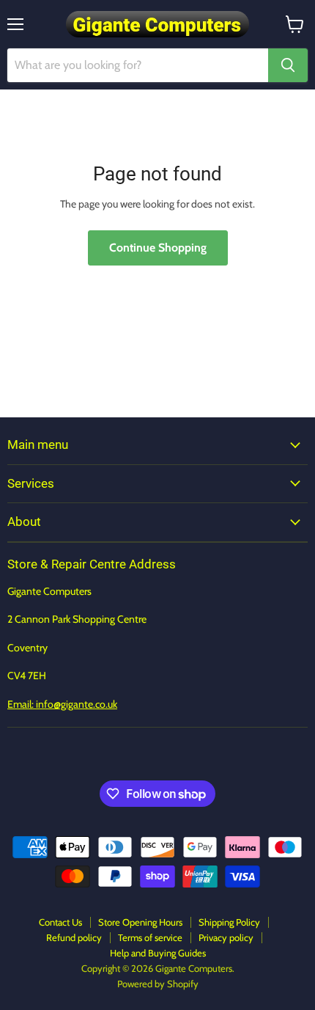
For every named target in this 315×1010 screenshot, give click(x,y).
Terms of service (150, 937)
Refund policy (74, 937)
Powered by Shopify (158, 983)
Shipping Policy (229, 922)
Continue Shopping (158, 248)
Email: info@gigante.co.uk (62, 704)
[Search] (288, 65)
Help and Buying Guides (158, 953)
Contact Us (60, 922)
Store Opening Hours (140, 922)
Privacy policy (226, 937)
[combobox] (137, 65)
